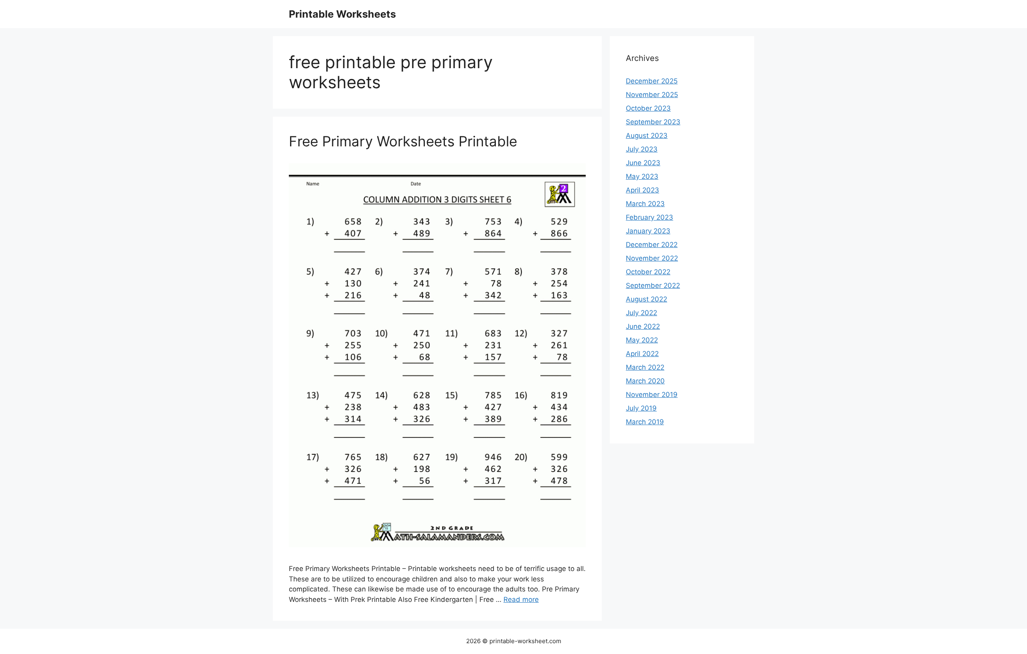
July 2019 (641, 408)
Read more (521, 599)
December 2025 (652, 81)
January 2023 (648, 231)
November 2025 (652, 95)
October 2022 (648, 272)
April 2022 (642, 354)
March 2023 (645, 204)
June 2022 (643, 326)
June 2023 (643, 163)
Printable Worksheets (342, 14)
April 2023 (642, 190)
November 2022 (652, 258)
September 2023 (653, 122)
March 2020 (645, 381)
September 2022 (653, 285)
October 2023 (648, 108)
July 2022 (641, 313)
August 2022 (646, 299)
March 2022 (645, 367)
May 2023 (642, 176)
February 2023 (649, 217)
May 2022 (642, 340)
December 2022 (652, 245)
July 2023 (642, 149)
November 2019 (652, 395)
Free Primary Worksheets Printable (403, 141)
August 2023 (647, 136)
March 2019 (645, 422)
